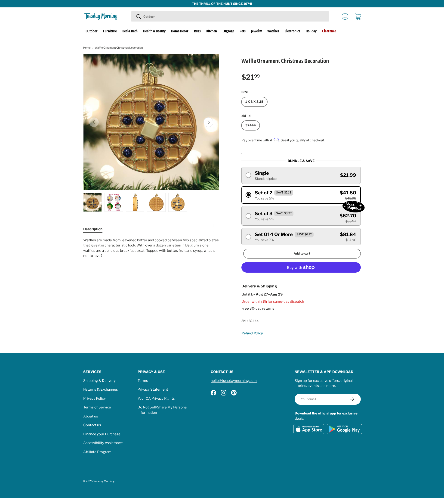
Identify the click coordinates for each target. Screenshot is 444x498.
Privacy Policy (94, 398)
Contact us (92, 425)
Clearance (329, 31)
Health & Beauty (154, 31)
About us (90, 416)
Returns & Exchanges (100, 389)
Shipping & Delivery (99, 381)
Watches (273, 31)
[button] (358, 16)
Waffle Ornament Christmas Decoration (119, 47)
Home (87, 47)
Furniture (110, 31)
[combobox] (230, 16)
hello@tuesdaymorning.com (234, 381)
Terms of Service (97, 407)
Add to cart (302, 253)
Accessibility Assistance (103, 443)
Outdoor (92, 31)
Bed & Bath (130, 31)
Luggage (228, 31)
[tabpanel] (151, 248)
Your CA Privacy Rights (156, 398)
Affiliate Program (97, 452)
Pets (243, 31)
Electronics (292, 31)
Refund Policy (252, 333)
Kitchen (211, 31)
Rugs (197, 31)
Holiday (311, 31)
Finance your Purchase (101, 434)
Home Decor (179, 31)
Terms (143, 381)
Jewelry (256, 31)
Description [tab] (92, 229)
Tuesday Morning (103, 481)
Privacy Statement (153, 389)
